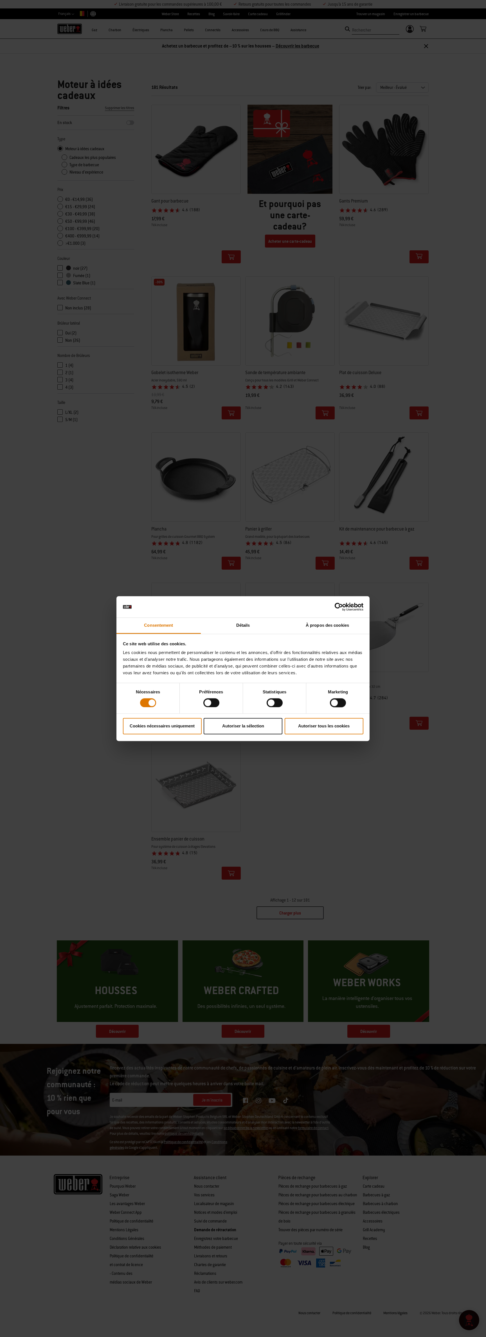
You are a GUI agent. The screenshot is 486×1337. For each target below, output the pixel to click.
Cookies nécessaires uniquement (162, 726)
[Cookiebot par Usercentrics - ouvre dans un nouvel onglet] (338, 607)
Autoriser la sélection (243, 726)
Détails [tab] (243, 625)
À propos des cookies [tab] (327, 625)
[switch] (211, 702)
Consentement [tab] (158, 625)
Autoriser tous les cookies (324, 726)
